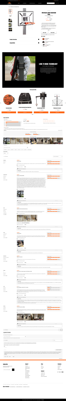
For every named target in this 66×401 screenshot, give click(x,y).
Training (42, 368)
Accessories (24, 3)
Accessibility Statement (25, 384)
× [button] (65, 399)
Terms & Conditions (17, 384)
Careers (59, 368)
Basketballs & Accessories (26, 386)
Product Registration (27, 375)
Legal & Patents (20, 384)
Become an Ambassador (44, 376)
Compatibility (12, 43)
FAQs (25, 369)
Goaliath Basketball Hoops (19, 386)
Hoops (19, 3)
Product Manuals (27, 370)
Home (9, 6)
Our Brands (39, 3)
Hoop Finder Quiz (27, 377)
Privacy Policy (12, 384)
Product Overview (13, 39)
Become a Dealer (60, 369)
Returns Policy (27, 374)
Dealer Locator (42, 375)
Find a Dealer (52, 32)
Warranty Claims (27, 376)
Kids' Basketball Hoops (12, 386)
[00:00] (25, 21)
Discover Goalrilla (32, 3)
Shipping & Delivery (27, 368)
